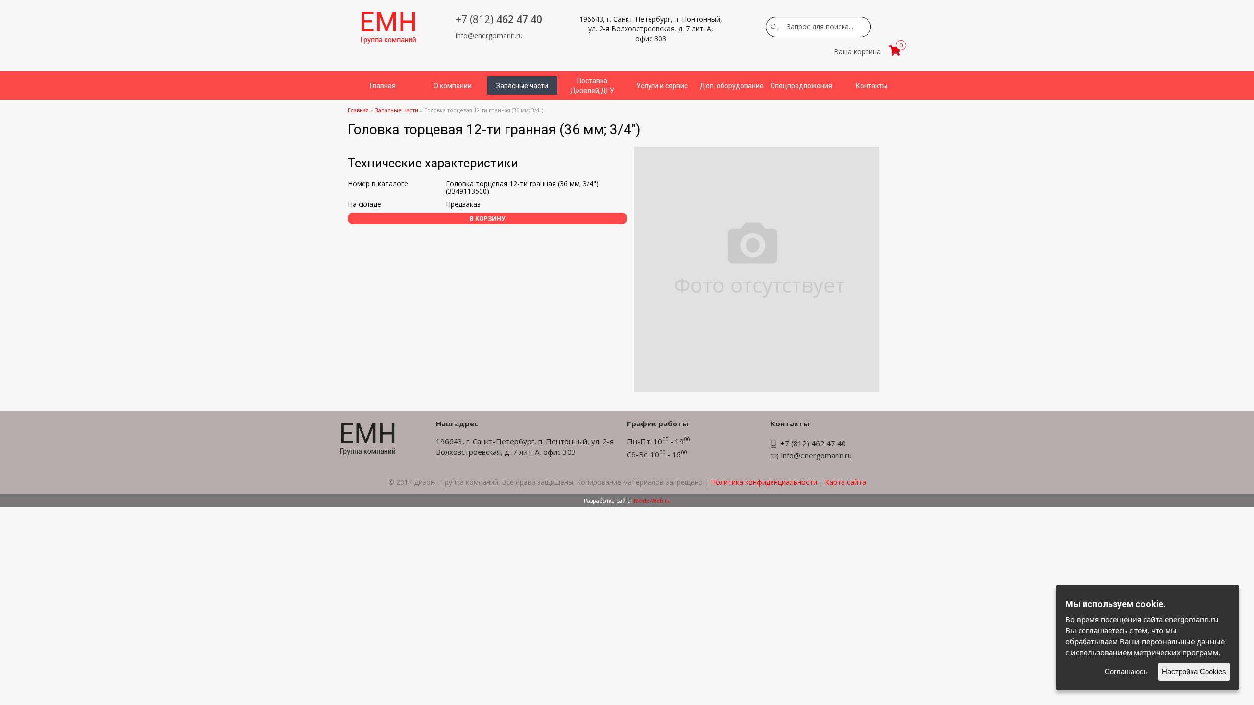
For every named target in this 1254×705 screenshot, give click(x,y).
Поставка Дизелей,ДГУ (592, 85)
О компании (453, 86)
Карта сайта (845, 482)
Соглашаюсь (1126, 671)
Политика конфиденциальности (764, 482)
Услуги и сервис (662, 86)
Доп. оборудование (732, 86)
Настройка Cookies (1194, 671)
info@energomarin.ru (489, 35)
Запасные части (522, 86)
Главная (383, 86)
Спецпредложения (801, 86)
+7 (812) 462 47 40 (813, 443)
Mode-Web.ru (652, 500)
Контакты (871, 86)
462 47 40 (499, 19)
